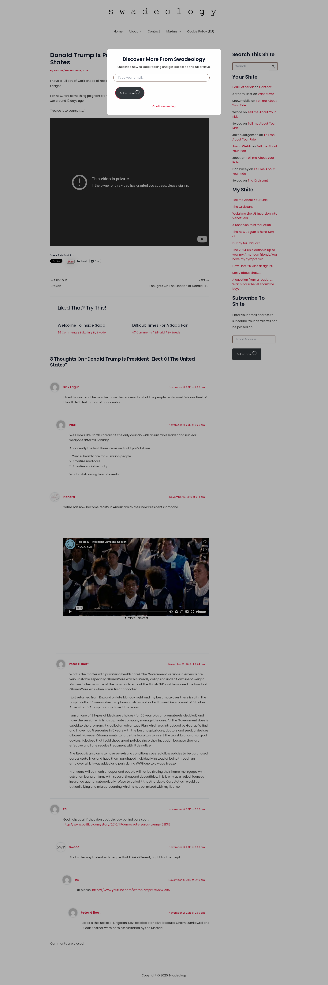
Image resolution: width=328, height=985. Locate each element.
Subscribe (127, 93)
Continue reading (164, 106)
